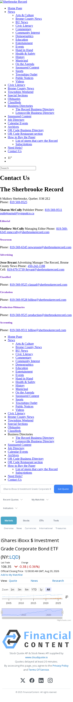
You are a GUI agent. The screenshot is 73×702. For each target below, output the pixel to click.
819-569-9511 (53, 209)
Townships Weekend (20, 92)
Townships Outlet (26, 74)
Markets (9, 520)
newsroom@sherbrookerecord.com (49, 247)
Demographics (24, 36)
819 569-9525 (18, 202)
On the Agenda (25, 64)
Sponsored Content (27, 67)
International (46, 528)
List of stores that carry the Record (37, 140)
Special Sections (18, 95)
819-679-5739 (16, 269)
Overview (8, 528)
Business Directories (20, 105)
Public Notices (24, 78)
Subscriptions (24, 144)
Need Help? (15, 147)
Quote (13, 581)
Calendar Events (18, 123)
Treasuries (61, 528)
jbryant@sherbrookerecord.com (44, 269)
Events (20, 46)
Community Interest (28, 32)
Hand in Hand (24, 50)
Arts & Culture (25, 15)
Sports (19, 71)
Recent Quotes (10, 499)
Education (22, 39)
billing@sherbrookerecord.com (47, 299)
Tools (56, 520)
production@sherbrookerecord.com (50, 315)
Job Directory (16, 119)
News (11, 11)
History (20, 57)
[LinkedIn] (41, 680)
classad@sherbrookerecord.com (47, 284)
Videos (20, 81)
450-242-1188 (36, 266)
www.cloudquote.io (36, 657)
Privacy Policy (61, 665)
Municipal (22, 60)
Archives (13, 126)
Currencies (30, 528)
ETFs (41, 520)
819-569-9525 (19, 284)
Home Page (15, 8)
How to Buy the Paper (21, 137)
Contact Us (15, 151)
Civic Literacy (24, 25)
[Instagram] (50, 680)
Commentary (23, 29)
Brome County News (29, 18)
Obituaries (14, 99)
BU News (22, 22)
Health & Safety (25, 53)
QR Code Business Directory (26, 130)
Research (58, 581)
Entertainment (24, 43)
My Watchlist (38, 499)
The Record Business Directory (35, 109)
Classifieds (14, 102)
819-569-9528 (19, 299)
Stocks (26, 520)
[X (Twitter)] (23, 680)
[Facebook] (32, 680)
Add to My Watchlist (12, 575)
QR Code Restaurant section (25, 133)
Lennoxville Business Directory (35, 112)
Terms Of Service (39, 669)
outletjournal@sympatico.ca (17, 213)
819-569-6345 (19, 247)
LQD (14, 557)
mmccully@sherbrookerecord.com (28, 232)
